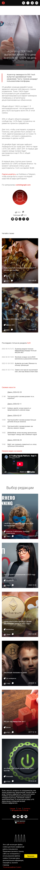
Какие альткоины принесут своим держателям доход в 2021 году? (17, 622)
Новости (9, 531)
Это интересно (11, 678)
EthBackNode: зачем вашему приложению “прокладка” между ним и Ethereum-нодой (22, 433)
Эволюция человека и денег (15, 672)
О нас (19, 808)
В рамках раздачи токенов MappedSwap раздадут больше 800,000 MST (25, 350)
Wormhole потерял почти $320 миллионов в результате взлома (26, 358)
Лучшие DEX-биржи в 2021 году (17, 319)
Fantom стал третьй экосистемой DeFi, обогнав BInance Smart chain (26, 371)
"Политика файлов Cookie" (12, 867)
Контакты (27, 808)
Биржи (8, 325)
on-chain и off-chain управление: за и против (18, 769)
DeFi (25, 215)
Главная (12, 808)
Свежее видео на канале (12, 451)
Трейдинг (26, 531)
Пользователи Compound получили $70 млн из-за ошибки (20, 269)
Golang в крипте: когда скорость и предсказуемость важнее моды (19, 409)
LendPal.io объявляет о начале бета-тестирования (19, 524)
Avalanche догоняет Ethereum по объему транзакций (26, 364)
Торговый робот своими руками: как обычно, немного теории (20, 427)
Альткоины (10, 629)
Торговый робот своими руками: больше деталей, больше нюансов (21, 421)
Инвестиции (10, 533)
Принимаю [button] (30, 856)
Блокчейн (9, 776)
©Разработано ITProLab (20, 810)
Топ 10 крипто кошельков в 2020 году (19, 574)
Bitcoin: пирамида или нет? (14, 721)
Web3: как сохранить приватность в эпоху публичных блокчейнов (22, 445)
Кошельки (9, 580)
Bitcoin (8, 727)
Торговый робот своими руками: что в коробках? (20, 397)
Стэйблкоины (17, 531)
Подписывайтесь (9, 174)
